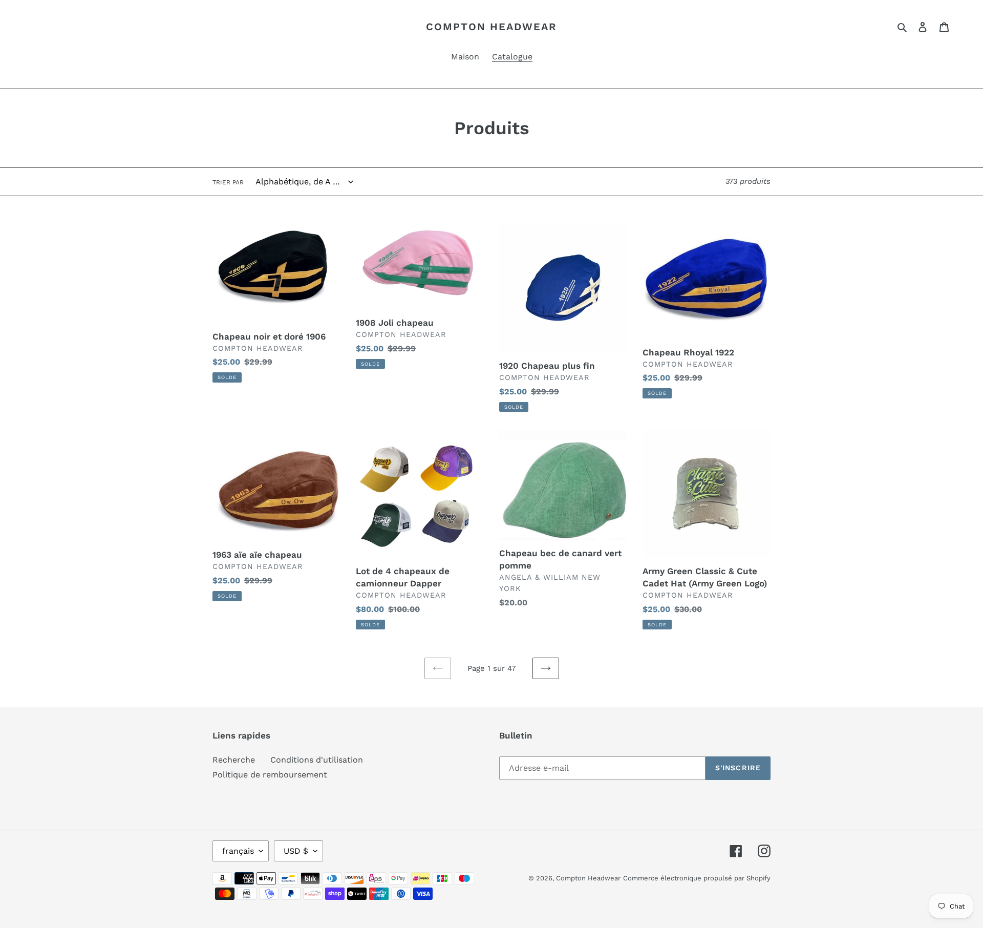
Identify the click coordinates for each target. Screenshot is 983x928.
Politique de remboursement (269, 774)
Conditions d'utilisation (316, 760)
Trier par (228, 182)
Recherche (233, 760)
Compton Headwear (491, 26)
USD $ (296, 851)
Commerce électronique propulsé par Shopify (697, 878)
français (238, 851)
